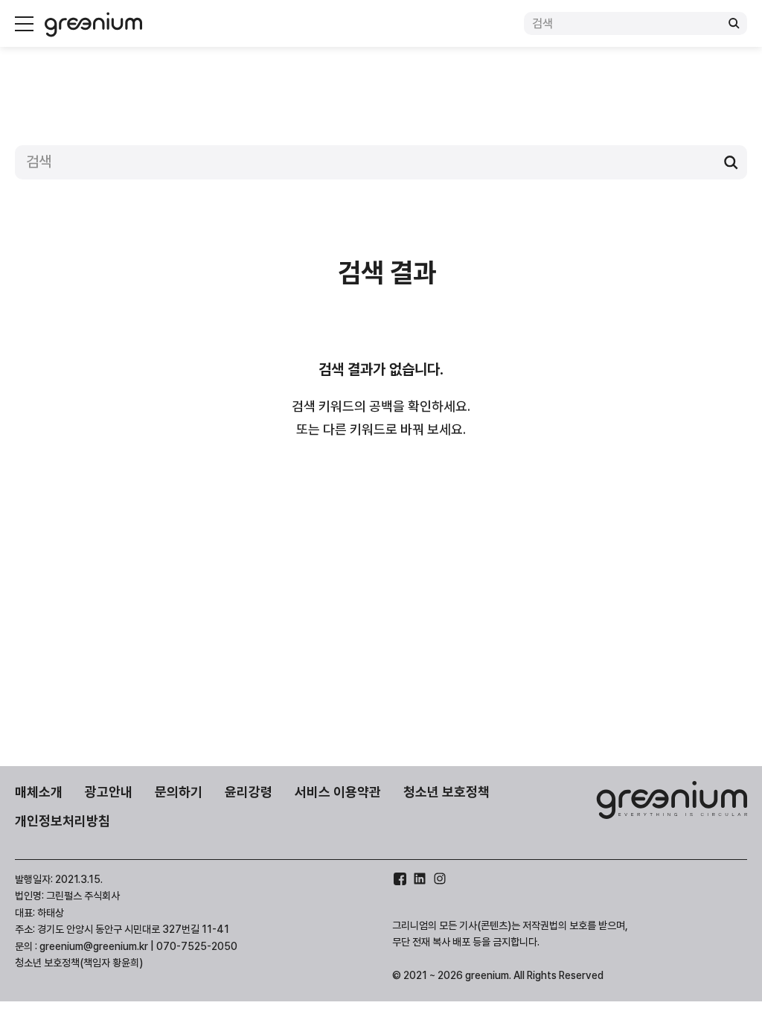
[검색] (734, 24)
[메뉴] (24, 23)
